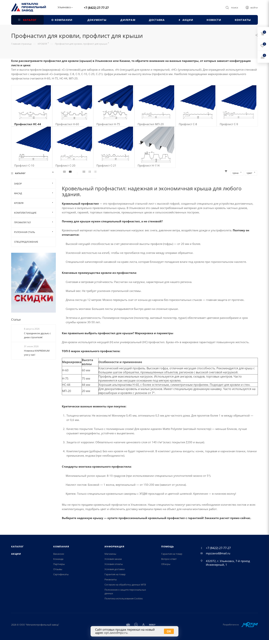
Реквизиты (110, 579)
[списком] (89, 171)
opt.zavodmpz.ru (115, 633)
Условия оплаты (113, 564)
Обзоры (165, 564)
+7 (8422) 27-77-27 (96, 8)
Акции (16, 553)
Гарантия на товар (115, 574)
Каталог (17, 546)
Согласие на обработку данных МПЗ (125, 584)
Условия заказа (113, 559)
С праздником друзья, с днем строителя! (37, 335)
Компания (61, 546)
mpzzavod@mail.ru (218, 553)
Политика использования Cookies (123, 598)
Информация (114, 546)
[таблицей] (95, 171)
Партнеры (59, 564)
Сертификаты (61, 574)
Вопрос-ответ (169, 559)
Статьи (16, 320)
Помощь (167, 546)
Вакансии (58, 553)
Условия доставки (114, 569)
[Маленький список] (64, 171)
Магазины (110, 553)
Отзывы (57, 569)
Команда (58, 559)
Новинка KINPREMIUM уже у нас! (37, 352)
